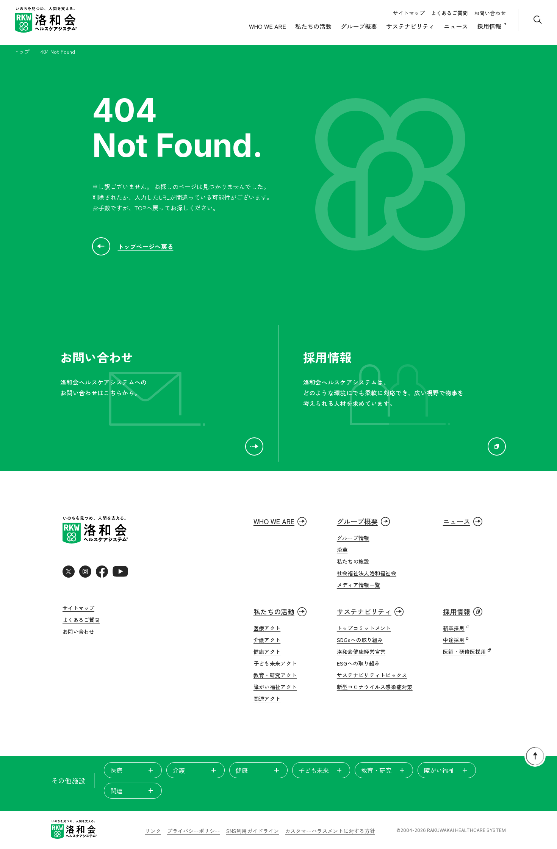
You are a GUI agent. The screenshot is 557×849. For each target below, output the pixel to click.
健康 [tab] (242, 770)
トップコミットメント (364, 628)
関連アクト (266, 698)
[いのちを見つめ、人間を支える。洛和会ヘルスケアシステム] (74, 830)
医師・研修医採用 (464, 651)
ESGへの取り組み (358, 663)
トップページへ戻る (146, 246)
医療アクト (266, 628)
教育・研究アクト (275, 675)
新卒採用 (454, 628)
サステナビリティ (410, 26)
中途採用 (454, 640)
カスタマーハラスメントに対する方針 (330, 831)
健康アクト (266, 651)
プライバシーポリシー (193, 831)
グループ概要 (359, 26)
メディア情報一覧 (358, 585)
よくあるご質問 (449, 13)
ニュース (456, 26)
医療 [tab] (116, 770)
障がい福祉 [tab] (439, 770)
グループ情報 (353, 538)
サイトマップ (409, 13)
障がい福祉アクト (275, 687)
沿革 (342, 549)
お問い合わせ (490, 13)
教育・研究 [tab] (376, 770)
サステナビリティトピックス (372, 675)
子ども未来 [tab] (314, 770)
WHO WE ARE (267, 26)
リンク (153, 831)
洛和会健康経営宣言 (361, 651)
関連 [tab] (116, 790)
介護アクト (266, 640)
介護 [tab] (179, 770)
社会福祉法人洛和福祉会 (366, 573)
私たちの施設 (353, 561)
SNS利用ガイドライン (252, 831)
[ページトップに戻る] (535, 756)
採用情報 (490, 26)
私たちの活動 (313, 26)
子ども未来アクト (275, 663)
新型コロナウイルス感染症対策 (375, 687)
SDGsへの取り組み (360, 640)
